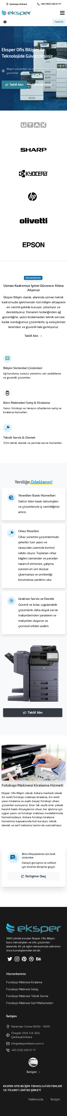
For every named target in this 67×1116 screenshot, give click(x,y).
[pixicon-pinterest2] (24, 958)
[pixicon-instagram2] (17, 958)
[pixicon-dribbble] (31, 958)
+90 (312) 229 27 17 (51, 3)
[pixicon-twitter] (9, 958)
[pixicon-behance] (38, 958)
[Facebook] (5, 22)
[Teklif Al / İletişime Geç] (33, 1062)
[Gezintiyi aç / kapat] (62, 12)
